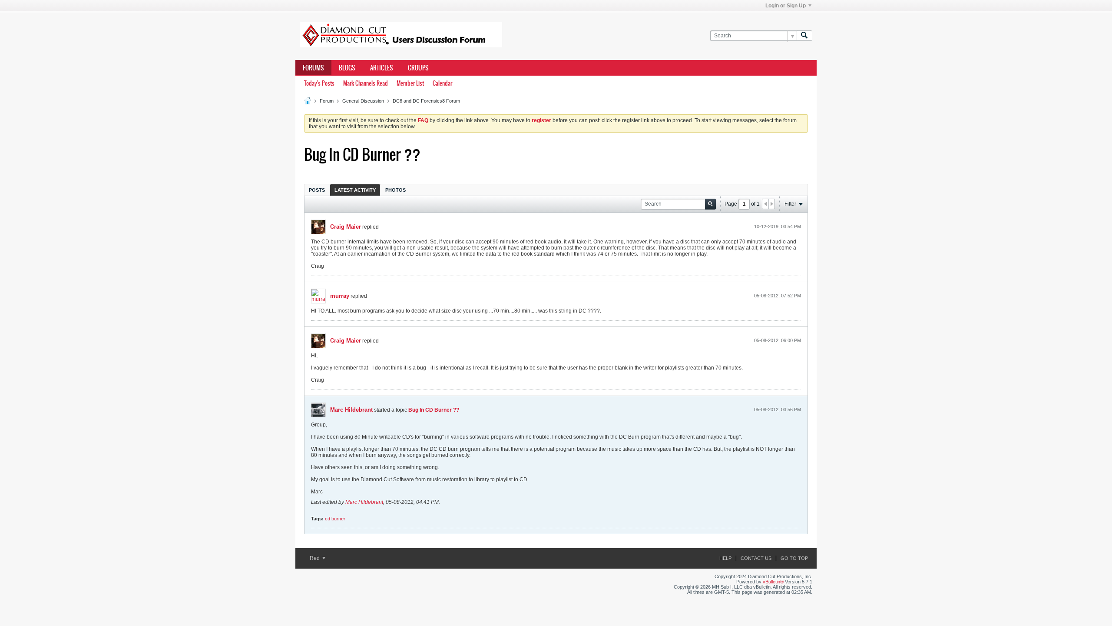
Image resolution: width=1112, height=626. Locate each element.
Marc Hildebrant (351, 409)
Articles (381, 68)
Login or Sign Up (785, 6)
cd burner (335, 518)
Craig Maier (345, 226)
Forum (327, 100)
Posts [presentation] (317, 190)
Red (315, 558)
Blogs (347, 68)
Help (725, 558)
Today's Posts (319, 83)
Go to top (794, 558)
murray (339, 296)
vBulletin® (773, 581)
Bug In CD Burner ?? (433, 410)
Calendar (442, 83)
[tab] (317, 190)
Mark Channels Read (365, 83)
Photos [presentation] (395, 190)
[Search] (804, 35)
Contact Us (756, 558)
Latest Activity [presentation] (355, 190)
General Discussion (363, 100)
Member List (410, 83)
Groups (418, 68)
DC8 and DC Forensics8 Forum (426, 100)
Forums (313, 68)
